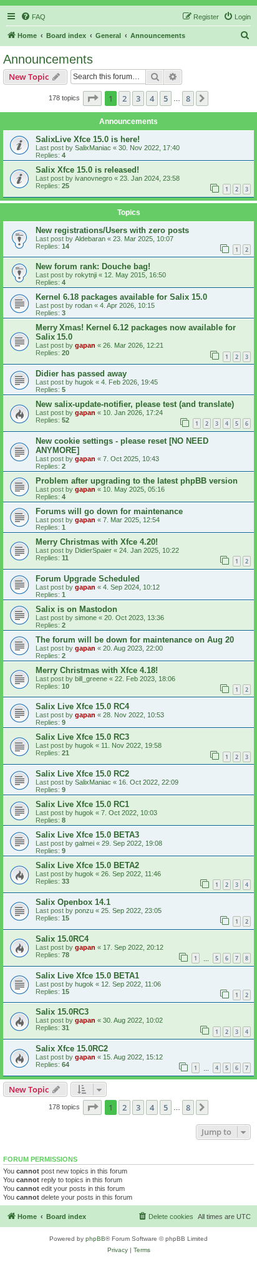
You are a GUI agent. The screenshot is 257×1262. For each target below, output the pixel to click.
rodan (83, 305)
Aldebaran (90, 238)
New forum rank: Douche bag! (93, 266)
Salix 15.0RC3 (62, 1011)
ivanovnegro (93, 178)
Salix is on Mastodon (76, 609)
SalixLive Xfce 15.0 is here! (88, 139)
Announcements (48, 59)
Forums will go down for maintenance (109, 511)
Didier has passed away (81, 373)
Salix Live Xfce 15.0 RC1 (82, 804)
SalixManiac (93, 147)
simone (86, 617)
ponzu (84, 910)
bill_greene (91, 678)
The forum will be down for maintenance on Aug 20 (135, 639)
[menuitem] (33, 16)
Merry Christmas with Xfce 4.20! (97, 542)
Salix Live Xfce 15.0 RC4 (82, 706)
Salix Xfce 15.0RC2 (72, 1048)
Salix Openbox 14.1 (73, 902)
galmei (84, 843)
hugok (84, 382)
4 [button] (152, 98)
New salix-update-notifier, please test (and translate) (135, 404)
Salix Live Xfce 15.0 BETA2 (87, 865)
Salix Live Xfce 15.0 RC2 (82, 773)
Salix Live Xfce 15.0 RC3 (82, 737)
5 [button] (165, 98)
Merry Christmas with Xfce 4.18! (97, 670)
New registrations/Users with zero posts (112, 230)
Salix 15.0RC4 (62, 939)
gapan (85, 345)
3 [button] (138, 98)
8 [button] (188, 98)
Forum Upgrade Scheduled (88, 578)
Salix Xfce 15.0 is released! (87, 169)
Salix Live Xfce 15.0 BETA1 (87, 975)
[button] (92, 98)
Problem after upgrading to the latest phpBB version (137, 480)
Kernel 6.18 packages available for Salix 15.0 (121, 297)
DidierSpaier (93, 550)
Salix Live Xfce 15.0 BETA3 (87, 834)
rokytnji (86, 275)
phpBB (95, 1238)
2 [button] (124, 98)
